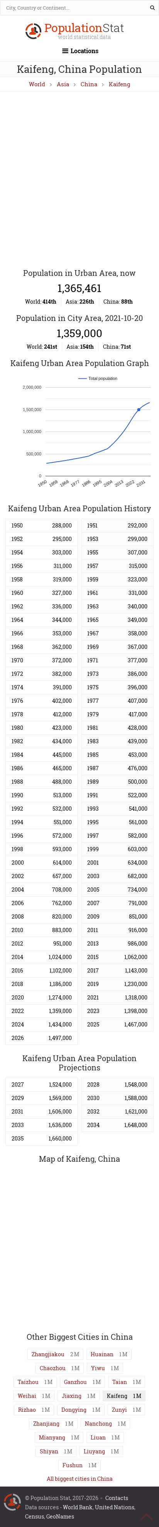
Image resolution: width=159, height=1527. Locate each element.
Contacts (116, 1498)
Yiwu (98, 1368)
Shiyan (49, 1451)
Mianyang (52, 1437)
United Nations (114, 1507)
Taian (119, 1382)
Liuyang (94, 1451)
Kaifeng (119, 84)
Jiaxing (71, 1395)
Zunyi (119, 1409)
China (89, 84)
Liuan (98, 1437)
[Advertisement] (79, 180)
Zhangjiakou (48, 1354)
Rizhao (27, 1409)
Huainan (102, 1354)
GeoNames (60, 1516)
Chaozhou (53, 1368)
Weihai (27, 1395)
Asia (63, 84)
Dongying (73, 1409)
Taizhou (28, 1382)
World (37, 84)
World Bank (78, 1507)
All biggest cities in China (80, 1478)
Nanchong (98, 1423)
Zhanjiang (46, 1423)
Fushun (73, 1465)
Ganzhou (75, 1382)
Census (34, 1516)
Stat (84, 31)
